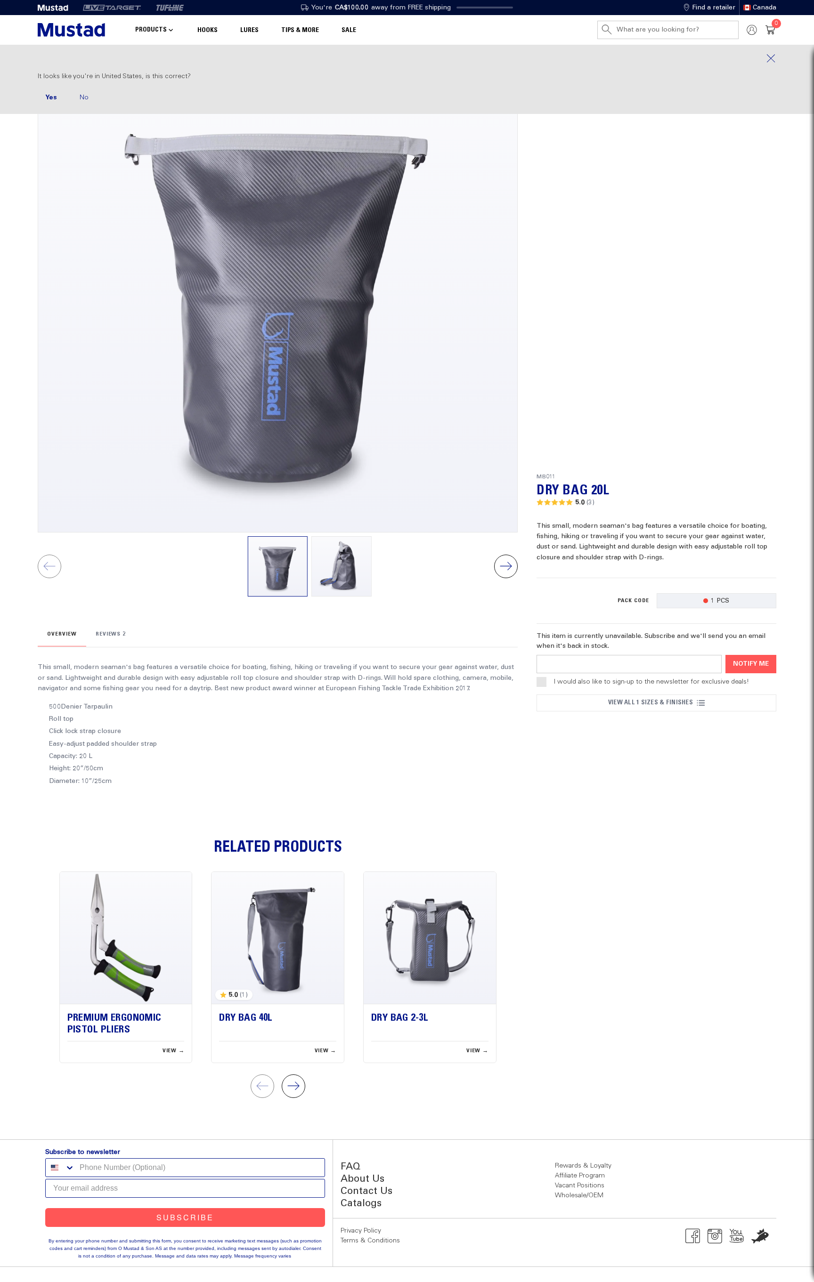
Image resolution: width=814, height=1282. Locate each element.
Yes (51, 97)
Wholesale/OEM (579, 1195)
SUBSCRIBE (185, 1217)
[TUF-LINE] (170, 7)
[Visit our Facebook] (692, 1235)
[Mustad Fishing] (56, 7)
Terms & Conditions (370, 1240)
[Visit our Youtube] (737, 1235)
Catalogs (361, 1204)
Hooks (207, 30)
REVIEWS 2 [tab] (111, 634)
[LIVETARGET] (111, 7)
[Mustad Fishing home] (71, 30)
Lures (249, 30)
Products (151, 29)
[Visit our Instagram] (715, 1235)
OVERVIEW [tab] (62, 634)
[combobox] (60, 1168)
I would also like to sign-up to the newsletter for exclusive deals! (651, 681)
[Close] (407, 58)
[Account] (751, 30)
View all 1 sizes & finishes (650, 702)
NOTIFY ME (751, 664)
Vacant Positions (579, 1185)
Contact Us (366, 1191)
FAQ (350, 1167)
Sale (349, 30)
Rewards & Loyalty (583, 1165)
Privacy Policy (361, 1230)
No (84, 97)
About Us (362, 1179)
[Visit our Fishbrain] (760, 1235)
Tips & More (300, 30)
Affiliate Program (580, 1175)
